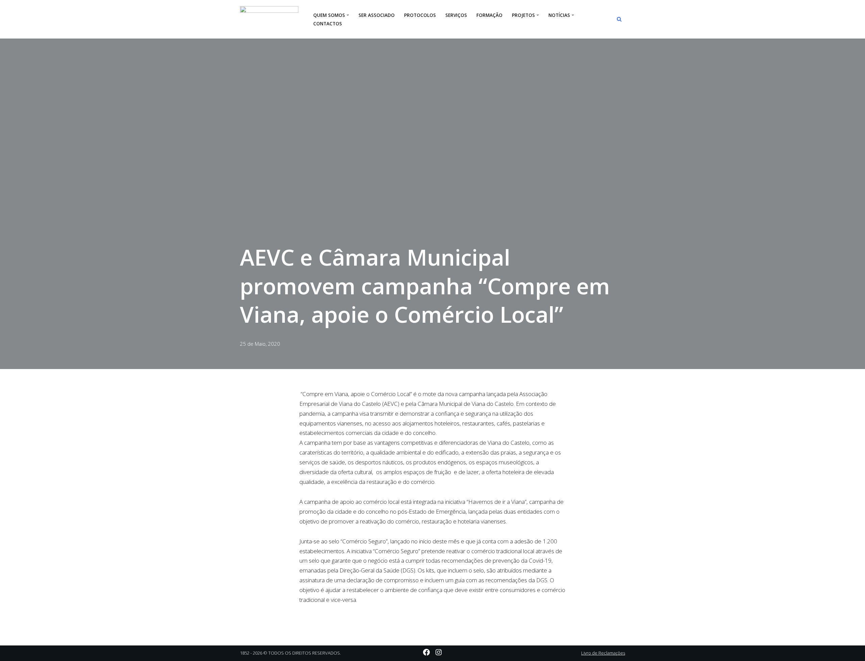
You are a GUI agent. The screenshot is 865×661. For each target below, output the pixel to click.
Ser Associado (377, 15)
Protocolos (420, 15)
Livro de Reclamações (603, 653)
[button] (348, 15)
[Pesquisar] (619, 19)
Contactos (327, 23)
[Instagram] (439, 652)
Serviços (456, 15)
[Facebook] (426, 652)
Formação (489, 15)
